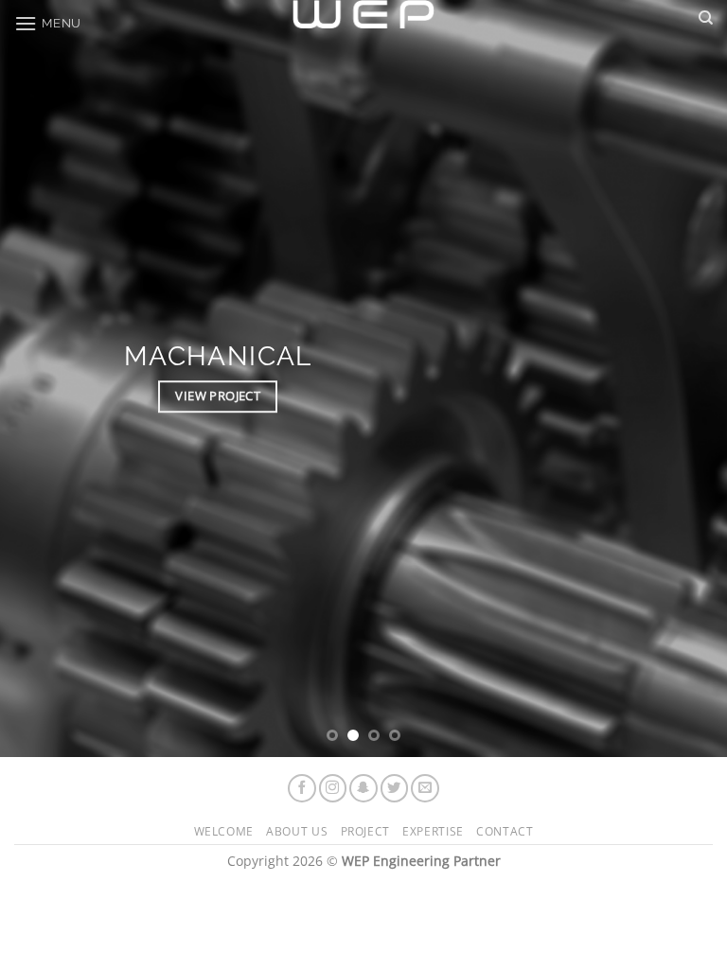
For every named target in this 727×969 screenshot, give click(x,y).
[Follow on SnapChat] (363, 788)
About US (297, 831)
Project (365, 831)
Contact (504, 831)
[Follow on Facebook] (302, 788)
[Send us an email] (425, 788)
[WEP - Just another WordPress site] (363, 14)
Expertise (433, 831)
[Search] (706, 18)
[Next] (688, 378)
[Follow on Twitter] (395, 788)
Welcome (224, 831)
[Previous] (39, 378)
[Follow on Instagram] (333, 788)
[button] (47, 23)
